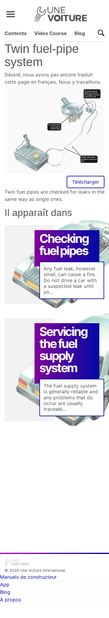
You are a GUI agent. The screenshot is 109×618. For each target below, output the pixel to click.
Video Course (50, 33)
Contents (16, 33)
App (4, 584)
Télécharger (85, 182)
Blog (79, 33)
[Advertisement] (54, 485)
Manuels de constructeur (28, 577)
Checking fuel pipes (63, 244)
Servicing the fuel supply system (63, 349)
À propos (10, 600)
